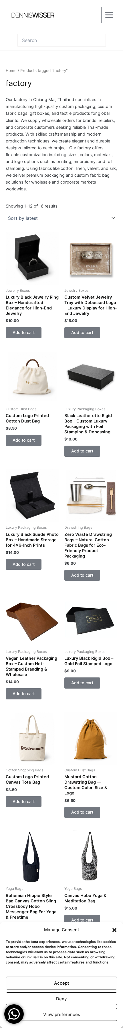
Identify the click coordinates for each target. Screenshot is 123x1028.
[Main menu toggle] (109, 15)
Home (11, 70)
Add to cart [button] (24, 332)
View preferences (61, 1014)
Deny (61, 998)
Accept (61, 983)
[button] (114, 930)
